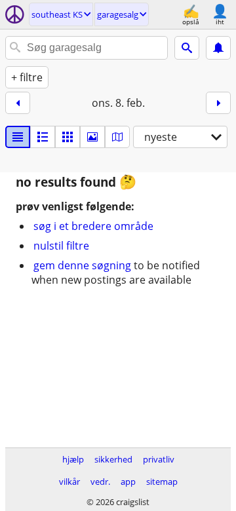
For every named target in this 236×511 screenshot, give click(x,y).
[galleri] (92, 137)
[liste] (17, 137)
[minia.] (42, 137)
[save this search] (218, 48)
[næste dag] (218, 103)
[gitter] (67, 137)
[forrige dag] (17, 103)
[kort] (117, 137)
